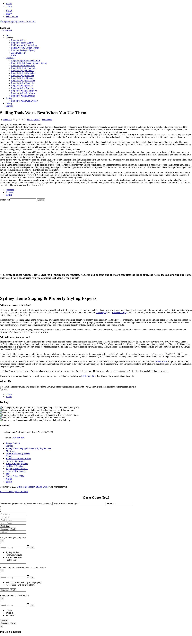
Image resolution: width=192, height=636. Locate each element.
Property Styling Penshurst (23, 93)
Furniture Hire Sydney (16, 471)
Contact (9, 106)
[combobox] (96, 540)
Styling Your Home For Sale (18, 458)
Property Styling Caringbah (23, 73)
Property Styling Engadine (23, 96)
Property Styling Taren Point (24, 68)
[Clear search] (32, 547)
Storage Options (13, 443)
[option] (99, 552)
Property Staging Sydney (22, 43)
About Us (10, 451)
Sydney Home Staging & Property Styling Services (28, 448)
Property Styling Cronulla (22, 70)
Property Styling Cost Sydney (24, 101)
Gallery (9, 103)
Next (13, 529)
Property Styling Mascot (22, 88)
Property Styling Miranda (22, 75)
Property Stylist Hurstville (22, 83)
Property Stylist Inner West (23, 65)
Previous (4, 529)
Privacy (9, 456)
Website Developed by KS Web (14, 491)
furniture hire (161, 361)
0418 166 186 (12, 16)
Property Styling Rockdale (23, 80)
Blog (8, 473)
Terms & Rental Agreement (18, 453)
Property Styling (18, 40)
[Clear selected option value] (2, 540)
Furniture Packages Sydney (23, 50)
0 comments (47, 119)
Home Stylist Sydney (15, 461)
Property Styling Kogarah (22, 78)
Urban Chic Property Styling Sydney (33, 487)
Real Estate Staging (14, 466)
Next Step (5, 526)
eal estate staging (119, 312)
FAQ (13, 55)
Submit (4, 620)
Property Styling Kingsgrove (24, 91)
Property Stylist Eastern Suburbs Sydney (29, 63)
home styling (101, 312)
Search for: (5, 200)
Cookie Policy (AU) (15, 476)
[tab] (96, 506)
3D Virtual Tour (18, 53)
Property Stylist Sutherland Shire (25, 60)
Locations (10, 58)
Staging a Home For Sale (17, 468)
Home (8, 35)
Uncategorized (33, 119)
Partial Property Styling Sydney (25, 48)
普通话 (9, 11)
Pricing (9, 98)
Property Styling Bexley (22, 85)
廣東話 (9, 14)
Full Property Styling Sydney (24, 45)
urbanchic (7, 119)
